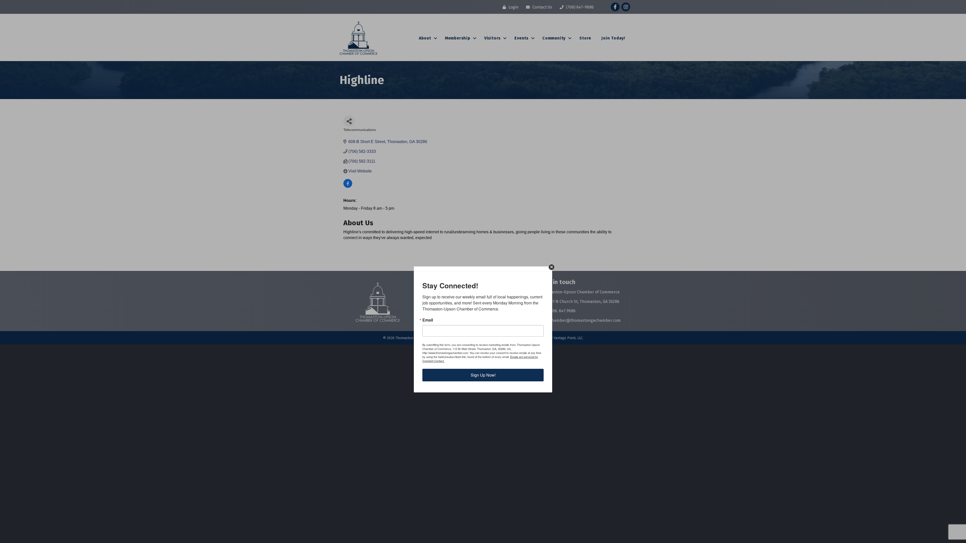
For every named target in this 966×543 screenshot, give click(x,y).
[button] (551, 267)
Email (427, 320)
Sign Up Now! (483, 375)
